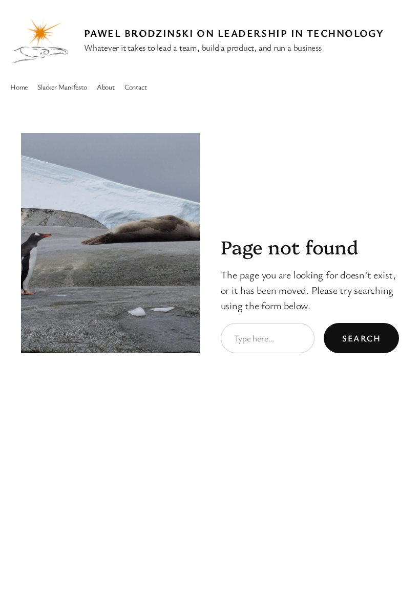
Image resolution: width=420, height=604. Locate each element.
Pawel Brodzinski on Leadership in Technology (234, 33)
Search (361, 338)
